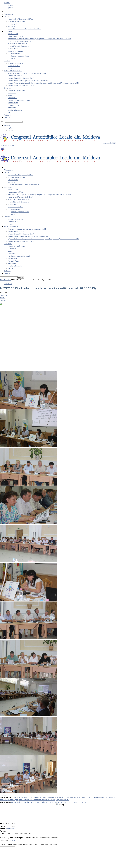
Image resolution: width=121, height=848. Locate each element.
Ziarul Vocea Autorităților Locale (19, 100)
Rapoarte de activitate (15, 51)
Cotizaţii (10, 68)
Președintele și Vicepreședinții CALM (20, 19)
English (10, 5)
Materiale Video (13, 105)
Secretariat (11, 26)
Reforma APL (12, 98)
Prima (2, 280)
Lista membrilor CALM (15, 63)
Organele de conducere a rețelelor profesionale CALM (27, 73)
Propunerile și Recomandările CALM (20, 41)
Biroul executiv (13, 24)
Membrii (7, 61)
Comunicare (8, 88)
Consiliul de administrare (16, 21)
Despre (6, 17)
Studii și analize (13, 49)
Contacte (7, 117)
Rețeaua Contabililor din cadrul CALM (21, 78)
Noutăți (10, 95)
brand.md (12, 840)
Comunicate (12, 93)
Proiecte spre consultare (20, 56)
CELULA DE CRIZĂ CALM (16, 90)
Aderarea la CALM (14, 66)
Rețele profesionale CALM (13, 71)
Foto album (12, 108)
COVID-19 (11, 113)
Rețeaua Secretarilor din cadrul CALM (21, 85)
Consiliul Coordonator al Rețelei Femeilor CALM (24, 29)
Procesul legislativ (14, 53)
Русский (10, 8)
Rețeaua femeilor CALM (16, 76)
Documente (8, 31)
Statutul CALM (13, 34)
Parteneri (7, 115)
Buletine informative (15, 110)
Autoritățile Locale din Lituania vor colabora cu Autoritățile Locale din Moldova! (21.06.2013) (48, 802)
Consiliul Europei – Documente (18, 46)
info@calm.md (10, 829)
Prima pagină (8, 14)
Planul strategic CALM (15, 36)
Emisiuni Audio (13, 103)
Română (7, 3)
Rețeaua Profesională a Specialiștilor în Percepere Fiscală (28, 81)
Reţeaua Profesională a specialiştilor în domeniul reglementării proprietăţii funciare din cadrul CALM (43, 83)
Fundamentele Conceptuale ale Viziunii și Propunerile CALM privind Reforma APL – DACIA (39, 39)
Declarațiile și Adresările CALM (18, 44)
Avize (13, 58)
